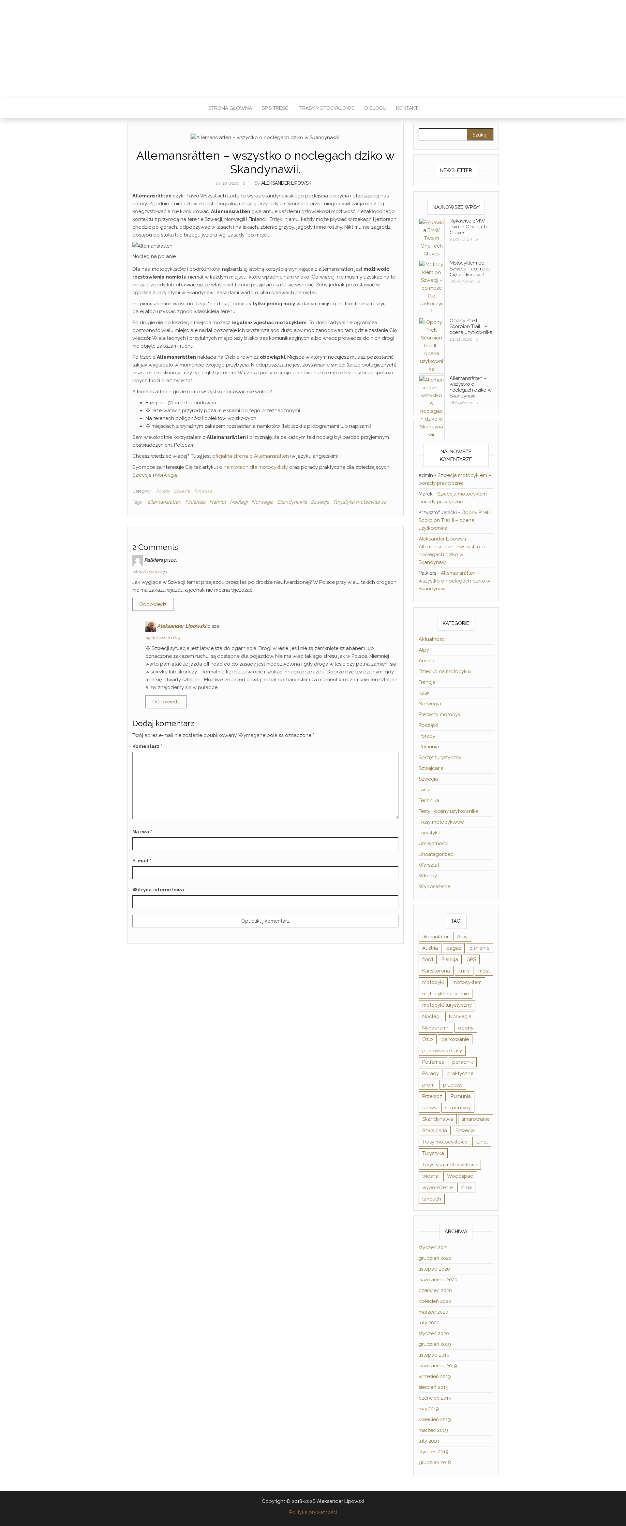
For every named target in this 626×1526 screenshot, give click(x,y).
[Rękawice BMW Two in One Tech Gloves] (432, 238)
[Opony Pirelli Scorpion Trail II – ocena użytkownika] (432, 345)
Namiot (217, 502)
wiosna (430, 1176)
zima (466, 1187)
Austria (426, 661)
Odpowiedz (153, 604)
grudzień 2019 (435, 1344)
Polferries (433, 1062)
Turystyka (203, 491)
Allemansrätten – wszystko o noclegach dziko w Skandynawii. (471, 387)
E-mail (141, 861)
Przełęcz (432, 1096)
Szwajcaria (431, 768)
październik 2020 (438, 1280)
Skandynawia (292, 502)
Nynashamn (436, 1028)
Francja (427, 682)
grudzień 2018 (435, 1462)
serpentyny (458, 1108)
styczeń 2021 (433, 1247)
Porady (163, 491)
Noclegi (238, 502)
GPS (471, 959)
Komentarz (147, 746)
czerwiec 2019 (435, 1398)
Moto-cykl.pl (313, 45)
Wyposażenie (434, 886)
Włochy (428, 876)
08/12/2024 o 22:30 (149, 571)
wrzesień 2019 (435, 1376)
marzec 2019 (433, 1430)
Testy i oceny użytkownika (449, 811)
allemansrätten (164, 502)
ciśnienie (479, 948)
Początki (428, 725)
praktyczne (460, 1073)
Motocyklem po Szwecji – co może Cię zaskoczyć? (470, 269)
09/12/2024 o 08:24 (162, 638)
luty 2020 (429, 1323)
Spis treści (276, 108)
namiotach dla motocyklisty (256, 467)
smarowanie (476, 1119)
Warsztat (429, 865)
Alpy (424, 650)
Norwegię (166, 475)
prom (428, 1085)
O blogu (375, 108)
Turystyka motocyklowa (359, 502)
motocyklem (467, 982)
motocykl (433, 982)
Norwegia (262, 502)
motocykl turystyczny (447, 1005)
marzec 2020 (433, 1312)
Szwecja (182, 491)
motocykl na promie (445, 994)
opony (465, 1028)
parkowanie (455, 1039)
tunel (482, 1142)
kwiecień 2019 (435, 1419)
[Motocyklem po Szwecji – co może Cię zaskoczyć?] (432, 288)
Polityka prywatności (313, 1512)
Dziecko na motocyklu (445, 671)
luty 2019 (429, 1441)
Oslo (427, 1039)
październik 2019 (438, 1366)
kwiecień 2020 (435, 1301)
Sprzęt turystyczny (440, 757)
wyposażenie (437, 1187)
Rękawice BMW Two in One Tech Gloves (468, 227)
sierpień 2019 (434, 1387)
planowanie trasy (442, 1051)
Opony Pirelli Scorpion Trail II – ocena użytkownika (471, 326)
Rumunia (429, 747)
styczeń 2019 (434, 1452)
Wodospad (460, 1176)
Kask (424, 693)
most (484, 971)
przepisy (453, 1085)
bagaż (453, 948)
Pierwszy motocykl (440, 714)
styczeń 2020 (434, 1333)
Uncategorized (436, 854)
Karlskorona (436, 971)
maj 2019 (429, 1409)
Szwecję (142, 475)
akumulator (435, 937)
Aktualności (432, 639)
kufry (464, 971)
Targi (424, 790)
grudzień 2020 (435, 1258)
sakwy (429, 1108)
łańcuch (431, 1199)
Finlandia (195, 502)
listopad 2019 (434, 1355)
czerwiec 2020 (435, 1290)
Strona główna (230, 108)
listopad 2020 (434, 1269)
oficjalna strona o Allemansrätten (250, 456)
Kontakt (407, 108)
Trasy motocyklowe (326, 108)
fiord (427, 959)
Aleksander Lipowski (286, 183)
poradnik (462, 1062)
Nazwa (142, 832)
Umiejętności (433, 843)
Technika (429, 800)
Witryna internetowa (158, 890)
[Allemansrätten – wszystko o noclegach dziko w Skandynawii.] (432, 407)
